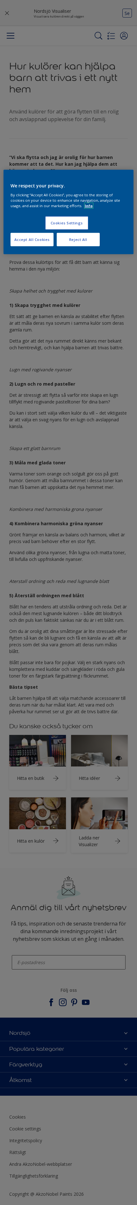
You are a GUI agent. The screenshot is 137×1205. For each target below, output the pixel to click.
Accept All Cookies (32, 239)
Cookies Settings (67, 223)
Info (89, 205)
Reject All (78, 239)
